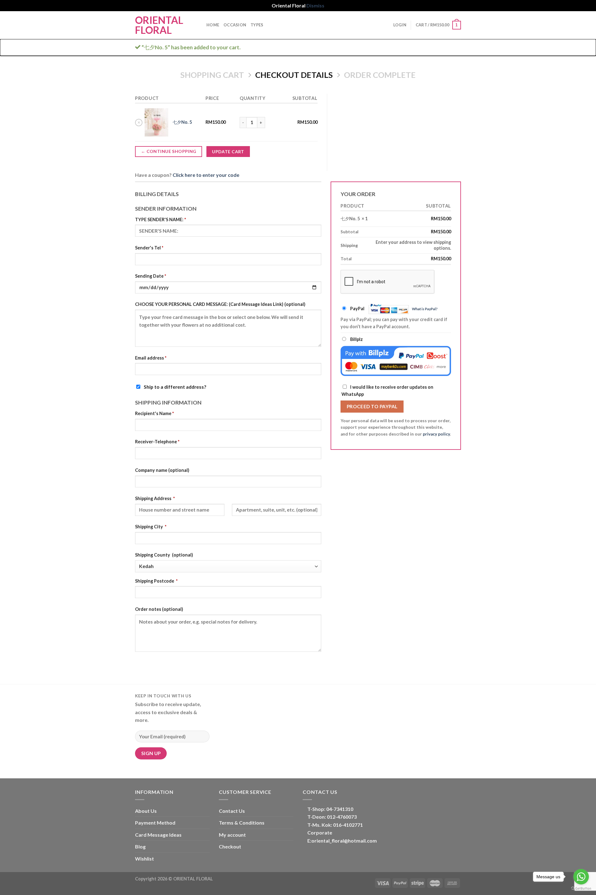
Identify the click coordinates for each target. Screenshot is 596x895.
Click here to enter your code (206, 175)
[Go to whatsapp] (581, 876)
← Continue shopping (168, 151)
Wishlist (144, 858)
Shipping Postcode (156, 581)
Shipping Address (155, 498)
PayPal (394, 308)
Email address (150, 357)
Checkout (230, 846)
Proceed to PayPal (372, 406)
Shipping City (150, 526)
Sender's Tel (149, 247)
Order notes (159, 609)
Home (212, 24)
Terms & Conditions (241, 823)
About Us (146, 811)
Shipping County (164, 554)
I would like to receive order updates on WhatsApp (387, 390)
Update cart (228, 151)
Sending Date (150, 276)
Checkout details (294, 74)
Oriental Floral (159, 25)
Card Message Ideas (158, 835)
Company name (162, 470)
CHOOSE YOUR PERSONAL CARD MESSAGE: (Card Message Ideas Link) (220, 304)
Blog (140, 846)
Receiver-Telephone (157, 441)
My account (232, 835)
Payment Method (155, 823)
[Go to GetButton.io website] (581, 889)
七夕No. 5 (182, 122)
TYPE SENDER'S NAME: (160, 219)
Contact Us (232, 811)
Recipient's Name (154, 413)
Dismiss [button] (315, 5)
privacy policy (436, 434)
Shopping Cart (212, 74)
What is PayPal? (425, 309)
